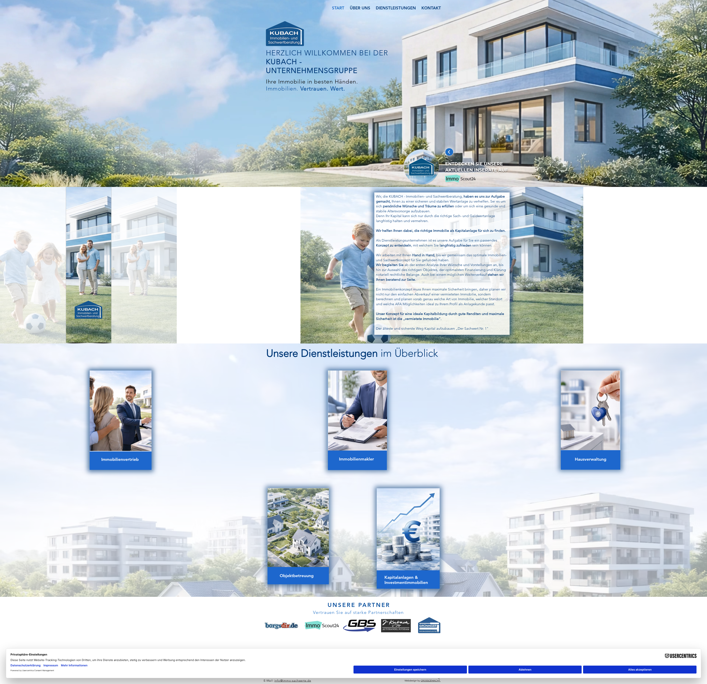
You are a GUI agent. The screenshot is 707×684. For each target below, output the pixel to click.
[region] (121, 420)
